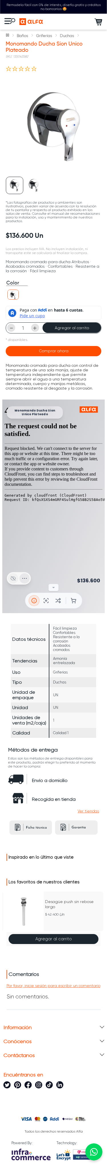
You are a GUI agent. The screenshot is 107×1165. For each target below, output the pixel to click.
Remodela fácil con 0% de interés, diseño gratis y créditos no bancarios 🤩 (54, 7)
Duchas (67, 35)
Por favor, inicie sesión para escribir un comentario (53, 985)
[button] (13, 295)
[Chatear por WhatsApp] (93, 1151)
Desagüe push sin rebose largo (69, 904)
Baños (22, 35)
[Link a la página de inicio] (8, 35)
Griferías (44, 35)
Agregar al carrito (72, 327)
